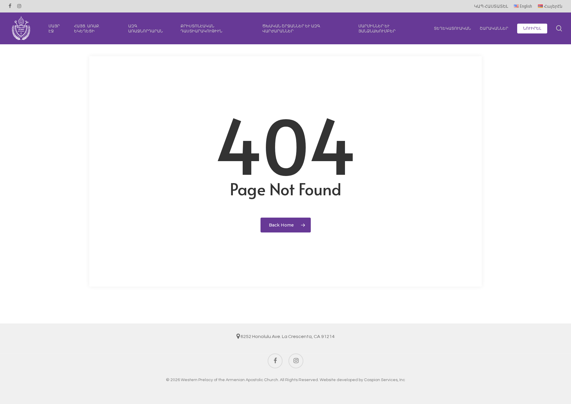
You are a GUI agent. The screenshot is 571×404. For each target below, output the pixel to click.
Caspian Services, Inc (384, 380)
